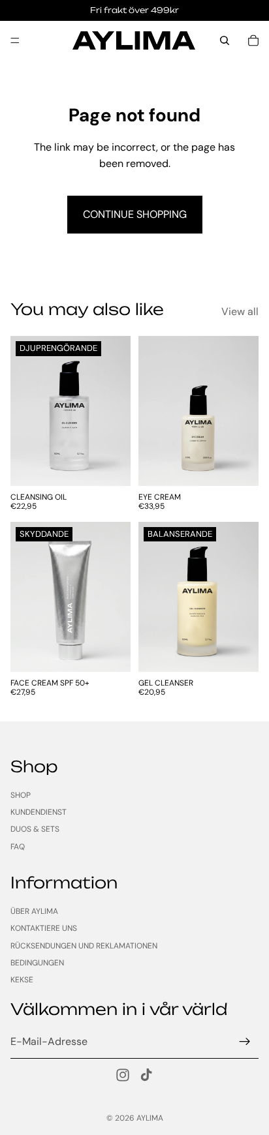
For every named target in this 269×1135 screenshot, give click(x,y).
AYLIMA (149, 1118)
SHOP (20, 794)
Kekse (21, 980)
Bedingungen (37, 963)
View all (240, 311)
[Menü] (15, 40)
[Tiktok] (146, 1075)
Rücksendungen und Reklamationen (83, 946)
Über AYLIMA (34, 911)
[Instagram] (123, 1075)
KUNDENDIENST (38, 812)
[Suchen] (224, 40)
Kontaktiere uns (43, 928)
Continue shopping (135, 214)
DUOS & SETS (34, 829)
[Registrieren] (245, 1041)
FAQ (17, 846)
